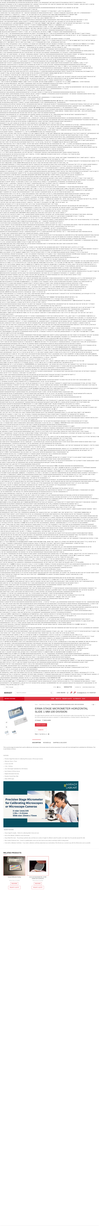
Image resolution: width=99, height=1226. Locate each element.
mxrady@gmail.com (81, 692)
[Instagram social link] (56, 687)
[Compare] (24, 859)
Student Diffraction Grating (14, 877)
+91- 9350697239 (91, 692)
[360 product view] (6, 722)
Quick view (24, 862)
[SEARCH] (51, 693)
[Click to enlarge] (6, 727)
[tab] (36, 742)
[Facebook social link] (54, 687)
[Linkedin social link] (60, 687)
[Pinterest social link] (43, 734)
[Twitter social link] (41, 734)
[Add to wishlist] (24, 866)
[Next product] (95, 704)
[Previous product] (92, 704)
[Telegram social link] (49, 734)
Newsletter (68, 687)
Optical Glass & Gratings (44, 704)
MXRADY (8, 693)
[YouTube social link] (58, 687)
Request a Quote (40, 724)
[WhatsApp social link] (47, 734)
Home (36, 704)
